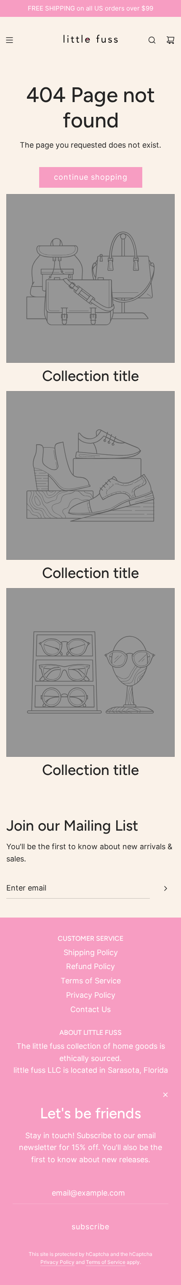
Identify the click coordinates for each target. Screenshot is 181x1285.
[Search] (152, 40)
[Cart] (170, 40)
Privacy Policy (57, 1262)
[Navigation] (9, 40)
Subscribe (90, 1226)
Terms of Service (105, 1262)
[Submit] (165, 888)
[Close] (165, 1094)
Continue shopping (91, 177)
